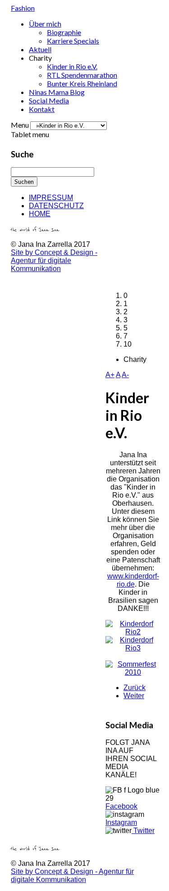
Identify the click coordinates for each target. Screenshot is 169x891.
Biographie (64, 32)
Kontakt (42, 109)
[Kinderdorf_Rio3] (132, 648)
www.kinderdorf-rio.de (133, 580)
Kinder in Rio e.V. (72, 66)
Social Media (49, 100)
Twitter (143, 830)
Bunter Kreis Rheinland (82, 83)
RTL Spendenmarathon (82, 75)
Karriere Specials (73, 40)
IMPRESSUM (51, 197)
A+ (109, 375)
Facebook (121, 806)
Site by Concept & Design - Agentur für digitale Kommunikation (54, 260)
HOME (39, 214)
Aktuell (40, 49)
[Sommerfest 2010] (132, 672)
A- (125, 375)
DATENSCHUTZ (56, 205)
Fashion (23, 8)
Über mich (45, 23)
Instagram (121, 822)
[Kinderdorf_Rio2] (132, 632)
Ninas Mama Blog (57, 92)
